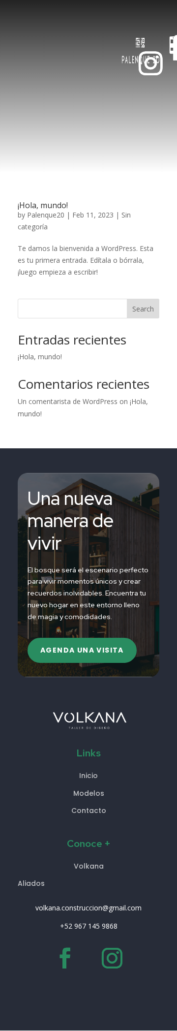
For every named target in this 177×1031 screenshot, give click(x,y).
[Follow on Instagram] (151, 63)
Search (143, 308)
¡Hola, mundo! (43, 205)
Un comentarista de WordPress (68, 401)
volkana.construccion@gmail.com (88, 907)
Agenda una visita (82, 650)
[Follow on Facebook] (65, 958)
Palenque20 (45, 214)
